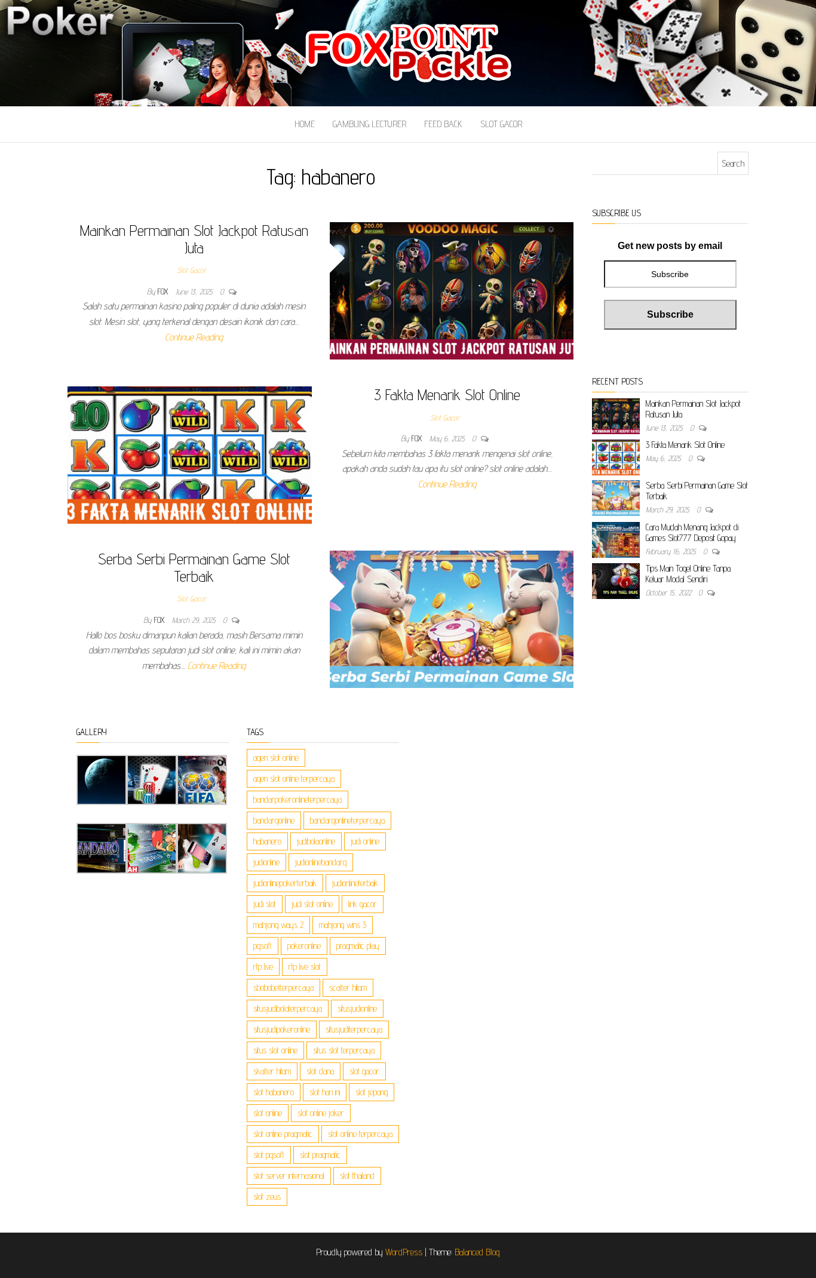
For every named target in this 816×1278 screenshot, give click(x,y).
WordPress (403, 1252)
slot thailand (357, 1176)
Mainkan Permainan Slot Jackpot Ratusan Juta (194, 239)
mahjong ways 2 (278, 925)
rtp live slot (305, 966)
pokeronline (304, 946)
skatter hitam (272, 1071)
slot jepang (371, 1092)
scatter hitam (348, 987)
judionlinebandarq (320, 862)
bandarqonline (274, 820)
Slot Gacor (501, 124)
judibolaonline (316, 841)
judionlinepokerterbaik (285, 883)
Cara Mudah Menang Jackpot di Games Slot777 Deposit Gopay (692, 532)
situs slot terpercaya (344, 1050)
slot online (267, 1113)
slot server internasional (288, 1176)
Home (305, 124)
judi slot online (312, 904)
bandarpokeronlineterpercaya (297, 799)
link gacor (362, 904)
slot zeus (267, 1196)
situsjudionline (357, 1008)
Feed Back (443, 124)
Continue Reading (194, 337)
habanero (267, 841)
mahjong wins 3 (342, 925)
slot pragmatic (320, 1155)
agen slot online (276, 757)
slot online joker (320, 1113)
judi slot (264, 904)
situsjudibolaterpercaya (287, 1008)
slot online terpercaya (360, 1134)
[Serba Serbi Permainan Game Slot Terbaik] (452, 618)
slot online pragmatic (282, 1134)
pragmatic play (357, 946)
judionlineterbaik (355, 883)
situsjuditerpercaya (354, 1029)
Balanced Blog (477, 1252)
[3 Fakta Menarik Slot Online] (190, 454)
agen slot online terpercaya (294, 778)
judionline (266, 862)
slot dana (320, 1071)
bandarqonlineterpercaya (347, 820)
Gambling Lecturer (369, 124)
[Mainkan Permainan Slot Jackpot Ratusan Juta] (452, 290)
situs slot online (275, 1050)
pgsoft (262, 946)
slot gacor (364, 1071)
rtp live (263, 966)
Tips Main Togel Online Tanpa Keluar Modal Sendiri (688, 573)
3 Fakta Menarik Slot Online (447, 394)
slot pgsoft (268, 1155)
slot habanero (273, 1092)
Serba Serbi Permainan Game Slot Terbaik (194, 567)
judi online (365, 841)
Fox (164, 291)
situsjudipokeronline (281, 1029)
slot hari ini (324, 1092)
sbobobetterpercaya (283, 987)
